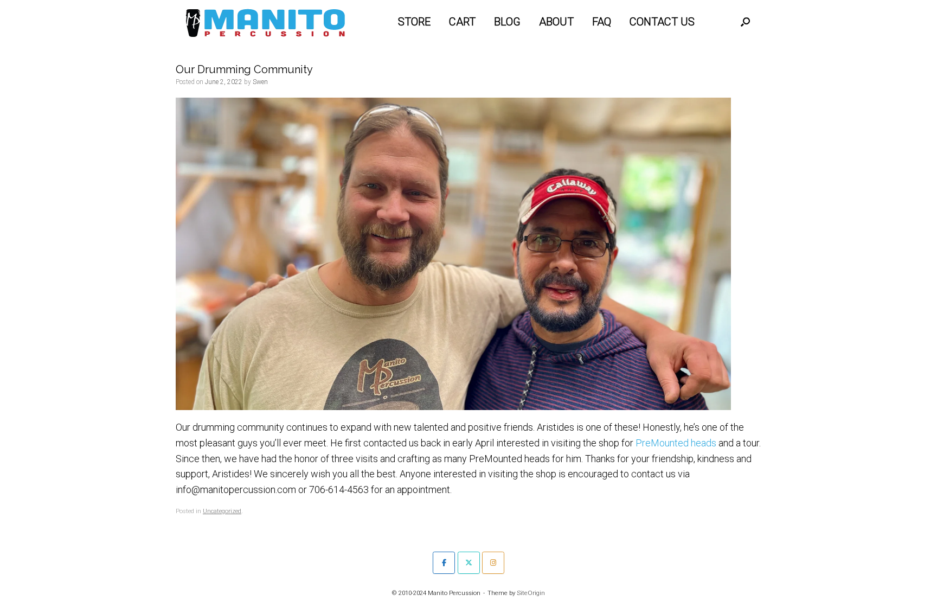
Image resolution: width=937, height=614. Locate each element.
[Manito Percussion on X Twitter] (469, 563)
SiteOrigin (531, 593)
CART (462, 21)
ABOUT (556, 21)
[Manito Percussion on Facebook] (444, 563)
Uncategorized (222, 511)
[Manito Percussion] (265, 21)
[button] (745, 21)
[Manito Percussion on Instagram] (493, 563)
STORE (414, 21)
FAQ (601, 21)
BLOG (507, 21)
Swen (260, 82)
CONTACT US (662, 21)
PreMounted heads (676, 443)
